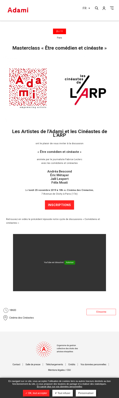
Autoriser (70, 262)
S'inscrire (101, 311)
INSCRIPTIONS (59, 205)
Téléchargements (54, 364)
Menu (112, 8)
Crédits (71, 364)
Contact (16, 364)
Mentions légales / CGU (59, 370)
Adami (18, 10)
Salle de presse (33, 364)
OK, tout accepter (37, 393)
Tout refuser (63, 393)
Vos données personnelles (93, 364)
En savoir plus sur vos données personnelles (59, 386)
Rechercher (96, 7)
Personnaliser (86, 393)
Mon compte (103, 8)
